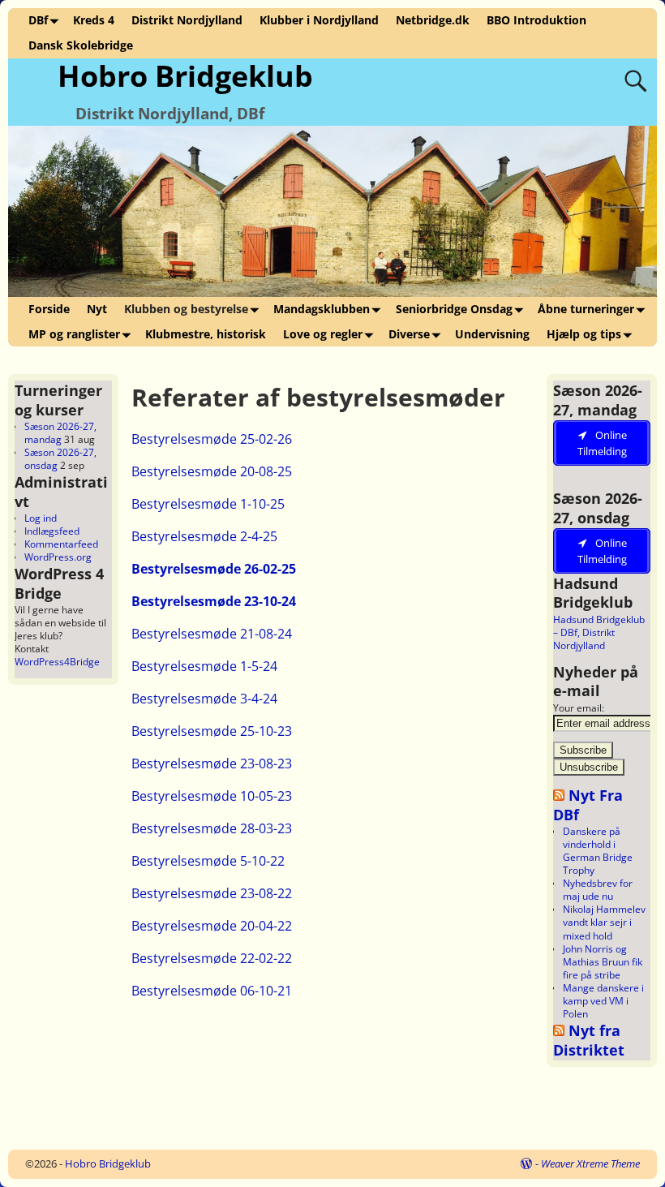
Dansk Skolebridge (80, 45)
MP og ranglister (74, 334)
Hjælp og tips (584, 334)
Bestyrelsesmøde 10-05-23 (211, 796)
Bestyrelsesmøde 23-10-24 (213, 601)
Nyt (97, 308)
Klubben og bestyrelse (186, 308)
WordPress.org (58, 557)
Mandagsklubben (321, 308)
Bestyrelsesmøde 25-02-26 (211, 439)
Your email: (578, 708)
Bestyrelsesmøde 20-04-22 (211, 926)
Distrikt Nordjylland (186, 20)
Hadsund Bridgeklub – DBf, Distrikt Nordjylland (599, 632)
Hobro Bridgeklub (185, 76)
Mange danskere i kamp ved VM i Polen (603, 1001)
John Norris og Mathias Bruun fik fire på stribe (602, 962)
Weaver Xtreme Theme (590, 1163)
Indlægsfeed (51, 531)
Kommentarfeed (61, 544)
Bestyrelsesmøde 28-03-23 (211, 828)
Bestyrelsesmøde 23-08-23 (211, 763)
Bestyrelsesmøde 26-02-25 (213, 569)
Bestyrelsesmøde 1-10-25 (208, 504)
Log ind (40, 518)
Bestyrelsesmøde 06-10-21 (211, 991)
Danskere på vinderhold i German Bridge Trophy (598, 850)
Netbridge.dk (433, 20)
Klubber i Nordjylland (319, 20)
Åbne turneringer (586, 308)
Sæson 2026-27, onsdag (60, 458)
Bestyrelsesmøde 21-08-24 (211, 634)
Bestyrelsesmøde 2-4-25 (204, 536)
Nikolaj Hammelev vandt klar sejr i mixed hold (604, 922)
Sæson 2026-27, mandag (60, 432)
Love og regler (323, 334)
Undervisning (492, 334)
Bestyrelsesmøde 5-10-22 (208, 861)
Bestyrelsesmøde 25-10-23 (211, 731)
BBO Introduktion (536, 20)
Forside (49, 308)
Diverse (409, 334)
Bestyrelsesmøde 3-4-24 (204, 698)
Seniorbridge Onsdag (454, 308)
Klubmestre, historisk (205, 334)
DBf (38, 20)
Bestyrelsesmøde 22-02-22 (211, 958)
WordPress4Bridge (57, 662)
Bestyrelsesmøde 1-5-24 (204, 666)
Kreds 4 (93, 20)
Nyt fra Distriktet (588, 1039)
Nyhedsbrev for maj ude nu (598, 889)
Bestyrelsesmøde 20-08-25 (211, 471)
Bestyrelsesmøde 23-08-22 (211, 893)
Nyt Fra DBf (588, 804)
